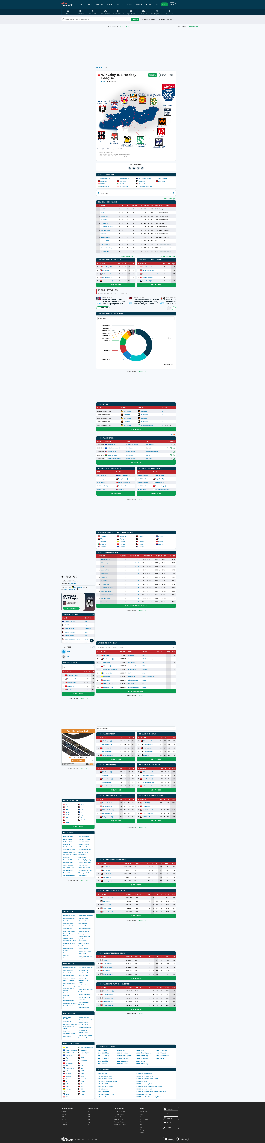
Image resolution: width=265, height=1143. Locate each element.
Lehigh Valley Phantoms (85, 915)
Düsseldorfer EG (133, 680)
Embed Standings (169, 199)
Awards (139, 4)
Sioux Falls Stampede (84, 1027)
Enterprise (143, 1130)
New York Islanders (84, 839)
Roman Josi (70, 686)
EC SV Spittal (132, 669)
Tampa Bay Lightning (84, 860)
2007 (157, 1050)
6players (122, 544)
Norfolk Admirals (83, 970)
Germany (64, 1122)
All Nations (64, 1124)
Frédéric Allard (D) (108, 655)
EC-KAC (102, 184)
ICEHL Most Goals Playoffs (144, 1073)
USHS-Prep (87, 628)
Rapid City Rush (83, 975)
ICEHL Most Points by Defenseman (146, 1084)
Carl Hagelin (78, 587)
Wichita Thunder (83, 1005)
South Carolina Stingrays (82, 986)
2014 (119, 1064)
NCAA (67, 815)
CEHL (82, 1058)
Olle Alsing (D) (107, 673)
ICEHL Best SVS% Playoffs (105, 1086)
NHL (85, 621)
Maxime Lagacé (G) (148, 277)
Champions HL (70, 1068)
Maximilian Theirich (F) (114, 458)
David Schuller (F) (148, 779)
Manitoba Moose (83, 918)
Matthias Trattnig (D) (149, 775)
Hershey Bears (67, 953)
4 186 (137, 591)
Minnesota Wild (67, 870)
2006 (157, 1053)
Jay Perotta (72, 584)
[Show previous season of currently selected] (98, 193)
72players (103, 539)
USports (83, 1084)
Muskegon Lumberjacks (85, 1020)
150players (103, 536)
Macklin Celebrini (72, 679)
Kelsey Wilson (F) (108, 994)
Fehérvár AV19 (104, 186)
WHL (67, 817)
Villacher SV (161, 181)
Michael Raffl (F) (106, 277)
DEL (67, 1084)
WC (67, 1091)
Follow (152, 75)
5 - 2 (163, 414)
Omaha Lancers (83, 1022)
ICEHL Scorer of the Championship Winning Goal (150, 1097)
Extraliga (83, 820)
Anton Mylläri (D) (108, 676)
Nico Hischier (71, 690)
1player (141, 544)
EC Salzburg (103, 181)
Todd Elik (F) (146, 803)
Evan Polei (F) (122, 486)
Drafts (118, 4)
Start (98, 68)
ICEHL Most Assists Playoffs (106, 1094)
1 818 (137, 573)
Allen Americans (68, 970)
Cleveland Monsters (69, 931)
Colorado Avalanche (69, 852)
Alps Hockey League (87, 1047)
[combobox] (100, 19)
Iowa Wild (66, 955)
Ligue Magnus (85, 1053)
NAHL (82, 807)
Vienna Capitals (162, 178)
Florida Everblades (68, 980)
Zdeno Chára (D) (70, 621)
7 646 (137, 580)
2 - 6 (163, 411)
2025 (99, 1053)
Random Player (150, 19)
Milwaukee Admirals (84, 921)
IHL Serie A (84, 1050)
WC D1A (68, 1094)
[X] (66, 577)
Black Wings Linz (105, 178)
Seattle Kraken (82, 855)
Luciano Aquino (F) (108, 974)
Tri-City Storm (82, 1030)
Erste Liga (84, 1060)
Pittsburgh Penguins (84, 849)
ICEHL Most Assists (103, 1091)
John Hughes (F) (107, 741)
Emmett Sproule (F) (124, 482)
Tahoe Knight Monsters (85, 989)
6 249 (137, 602)
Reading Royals (82, 978)
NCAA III (83, 1079)
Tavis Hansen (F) (108, 998)
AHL (67, 807)
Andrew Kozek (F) (108, 912)
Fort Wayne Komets (69, 983)
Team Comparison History (136, 606)
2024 (99, 1056)
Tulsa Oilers (81, 1000)
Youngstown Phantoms (85, 1038)
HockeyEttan (69, 1055)
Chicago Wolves (67, 928)
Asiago (130, 659)
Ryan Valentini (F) (108, 659)
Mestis (68, 1060)
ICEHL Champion (103, 1089)
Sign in (172, 4)
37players (103, 541)
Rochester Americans (84, 928)
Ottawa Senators (83, 844)
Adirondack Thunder (69, 968)
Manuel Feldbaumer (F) (110, 669)
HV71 (129, 673)
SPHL (67, 812)
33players (103, 547)
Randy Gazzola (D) (123, 479)
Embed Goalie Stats (168, 256)
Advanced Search (168, 19)
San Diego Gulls (83, 934)
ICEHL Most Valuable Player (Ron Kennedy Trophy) (151, 1091)
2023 (99, 1058)
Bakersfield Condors (69, 918)
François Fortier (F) (108, 898)
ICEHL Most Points (141, 1081)
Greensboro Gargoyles (69, 986)
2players (122, 547)
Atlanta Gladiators (68, 973)
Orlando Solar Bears (84, 973)
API (141, 1124)
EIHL (82, 1055)
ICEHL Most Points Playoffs (144, 1089)
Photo (142, 1122)
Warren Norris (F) (108, 908)
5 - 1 (163, 422)
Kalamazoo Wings (68, 1000)
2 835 (137, 595)
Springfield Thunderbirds (82, 940)
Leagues (99, 4)
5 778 (137, 598)
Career (142, 1132)
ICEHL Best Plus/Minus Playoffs (107, 1081)
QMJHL (68, 822)
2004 (157, 1058)
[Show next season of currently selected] (173, 193)
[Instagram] (70, 577)
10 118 (137, 566)
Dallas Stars (66, 857)
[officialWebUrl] (129, 168)
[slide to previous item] (169, 308)
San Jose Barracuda (84, 936)
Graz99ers (123, 181)
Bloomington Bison (69, 975)
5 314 (137, 577)
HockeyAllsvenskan (71, 1050)
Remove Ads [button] (193, 26)
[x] (138, 168)
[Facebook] (62, 577)
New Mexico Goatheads (85, 968)
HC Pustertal (104, 223)
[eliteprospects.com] (67, 4)
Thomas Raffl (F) (107, 751)
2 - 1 (163, 425)
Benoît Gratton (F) (108, 991)
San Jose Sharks (83, 852)
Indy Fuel (66, 995)
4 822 (137, 570)
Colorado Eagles (68, 938)
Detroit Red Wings (68, 860)
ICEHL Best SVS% (103, 1084)
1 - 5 (163, 418)
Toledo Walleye (82, 992)
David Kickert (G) (147, 267)
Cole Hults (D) (122, 489)
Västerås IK (131, 676)
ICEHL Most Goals (103, 1097)
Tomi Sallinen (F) (70, 625)
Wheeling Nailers (83, 1002)
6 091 (137, 559)
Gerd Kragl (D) (159, 475)
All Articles (103, 308)
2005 (157, 1056)
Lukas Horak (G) (147, 281)
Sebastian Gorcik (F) (109, 687)
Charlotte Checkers (69, 926)
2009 (138, 1061)
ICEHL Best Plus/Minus (105, 1079)
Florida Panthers (68, 865)
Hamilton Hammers (69, 943)
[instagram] (142, 168)
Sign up (164, 4)
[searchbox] (100, 19)
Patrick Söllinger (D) (161, 486)
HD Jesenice (150, 444)
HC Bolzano (123, 184)
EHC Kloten (131, 662)
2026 (99, 1050)
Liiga (85, 625)
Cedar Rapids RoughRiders (67, 1018)
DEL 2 (67, 1086)
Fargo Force (66, 1031)
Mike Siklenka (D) (108, 1001)
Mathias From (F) (107, 270)
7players (122, 541)
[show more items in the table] (92, 640)
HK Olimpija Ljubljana (145, 178)
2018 (119, 1053)
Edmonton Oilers (68, 862)
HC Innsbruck (124, 186)
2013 (138, 1050)
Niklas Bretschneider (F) (162, 489)
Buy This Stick (77, 760)
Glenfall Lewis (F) (70, 632)
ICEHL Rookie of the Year (143, 1094)
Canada (63, 1114)
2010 (138, 1058)
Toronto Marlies (83, 948)
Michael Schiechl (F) (108, 810)
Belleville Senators (68, 921)
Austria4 (145, 669)
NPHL (86, 635)
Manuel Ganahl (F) (107, 755)
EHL (67, 1066)
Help (141, 1117)
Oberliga (68, 1089)
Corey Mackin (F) (108, 680)
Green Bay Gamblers (69, 1033)
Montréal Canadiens (69, 873)
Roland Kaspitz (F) (107, 779)
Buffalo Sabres (67, 842)
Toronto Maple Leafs (84, 862)
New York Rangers (83, 842)
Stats (81, 4)
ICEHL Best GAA (103, 1073)
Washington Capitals (84, 873)
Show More (78, 694)
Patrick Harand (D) (148, 782)
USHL (82, 804)
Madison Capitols (83, 1017)
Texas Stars (81, 946)
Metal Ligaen (69, 1063)
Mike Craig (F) (147, 755)
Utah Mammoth (83, 865)
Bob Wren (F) (146, 817)
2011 (138, 1056)
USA (62, 1117)
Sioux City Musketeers (85, 1025)
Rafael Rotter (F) (107, 786)
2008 (138, 1064)
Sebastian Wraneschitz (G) (150, 274)
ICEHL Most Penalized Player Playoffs (147, 1079)
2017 (119, 1056)
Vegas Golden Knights (85, 870)
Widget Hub (143, 1112)
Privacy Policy (144, 1119)
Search (135, 19)
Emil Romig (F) (159, 482)
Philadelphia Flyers (83, 847)
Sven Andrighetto (72, 675)
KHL (82, 809)
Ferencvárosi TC (124, 178)
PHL (82, 1063)
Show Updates (166, 75)
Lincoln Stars (67, 1036)
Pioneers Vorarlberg (145, 184)
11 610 (137, 563)
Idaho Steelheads (68, 993)
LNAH (82, 1081)
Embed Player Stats (127, 256)
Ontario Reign (82, 923)
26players (123, 536)
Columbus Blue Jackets (70, 855)
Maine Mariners (68, 1006)
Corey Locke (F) (107, 963)
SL (66, 1081)
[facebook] (134, 168)
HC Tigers (149, 458)
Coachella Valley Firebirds (68, 934)
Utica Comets (82, 954)
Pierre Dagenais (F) (148, 813)
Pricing (148, 4)
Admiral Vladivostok (134, 666)
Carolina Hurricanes (69, 847)
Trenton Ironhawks (84, 994)
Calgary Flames (67, 844)
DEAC (148, 455)
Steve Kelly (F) (147, 806)
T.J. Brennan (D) (106, 274)
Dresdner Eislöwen (133, 687)
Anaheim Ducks (68, 836)
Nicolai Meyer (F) (107, 267)
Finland (63, 1119)
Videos (109, 4)
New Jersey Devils (83, 836)
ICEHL (67, 1097)
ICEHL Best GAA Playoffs (105, 1076)
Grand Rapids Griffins (69, 941)
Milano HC (142, 181)
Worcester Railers (83, 1007)
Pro (157, 4)
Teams (89, 4)
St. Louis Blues (82, 857)
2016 (119, 1058)
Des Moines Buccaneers (70, 1024)
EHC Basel (131, 683)
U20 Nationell (70, 1053)
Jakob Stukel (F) (107, 683)
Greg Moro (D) (159, 479)
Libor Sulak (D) (107, 666)
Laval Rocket (67, 958)
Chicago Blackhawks (69, 849)
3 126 (137, 584)
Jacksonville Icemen (69, 998)
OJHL (85, 632)
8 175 (137, 588)
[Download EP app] (78, 602)
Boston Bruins (67, 839)
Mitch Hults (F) (111, 451)
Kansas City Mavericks (69, 1003)
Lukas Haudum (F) (107, 281)
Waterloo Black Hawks (85, 1035)
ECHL (67, 809)
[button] (169, 12)
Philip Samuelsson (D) (113, 448)
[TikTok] (77, 577)
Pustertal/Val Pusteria (145, 186)
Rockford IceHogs (83, 931)
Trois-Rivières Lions (84, 997)
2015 (119, 1061)
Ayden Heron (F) (69, 628)
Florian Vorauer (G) (148, 270)
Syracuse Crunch (83, 943)
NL (82, 817)
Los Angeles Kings (68, 868)
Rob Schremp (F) (69, 635)
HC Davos (131, 655)
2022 (99, 1061)
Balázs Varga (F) (112, 455)
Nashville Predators (69, 875)
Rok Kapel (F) (111, 444)
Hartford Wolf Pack (68, 946)
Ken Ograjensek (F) (123, 475)
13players (123, 539)
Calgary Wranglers (68, 923)
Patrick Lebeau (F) (148, 810)
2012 (138, 1053)
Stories (129, 4)
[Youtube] (73, 577)
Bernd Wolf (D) (107, 662)
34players (103, 544)
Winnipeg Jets (82, 875)
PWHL (82, 1094)
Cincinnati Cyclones (69, 978)
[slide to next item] (174, 308)
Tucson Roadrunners (84, 951)
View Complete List (136, 691)
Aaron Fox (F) (107, 870)
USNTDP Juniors (83, 1033)
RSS (141, 1127)
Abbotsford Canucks (69, 915)
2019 (119, 1050)
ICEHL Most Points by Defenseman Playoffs (149, 1086)
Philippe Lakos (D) (148, 772)
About (142, 1114)
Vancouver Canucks (84, 868)
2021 (99, 1064)
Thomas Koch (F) (107, 744)
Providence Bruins (83, 926)
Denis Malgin (71, 682)
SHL (82, 812)
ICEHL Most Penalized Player (144, 1076)
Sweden (63, 1112)
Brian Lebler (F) (106, 748)
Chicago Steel (67, 1021)
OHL (67, 820)
